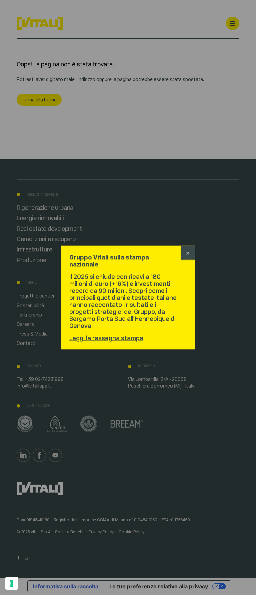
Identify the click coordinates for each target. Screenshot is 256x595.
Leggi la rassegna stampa (106, 338)
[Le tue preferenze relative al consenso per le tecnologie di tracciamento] (11, 583)
